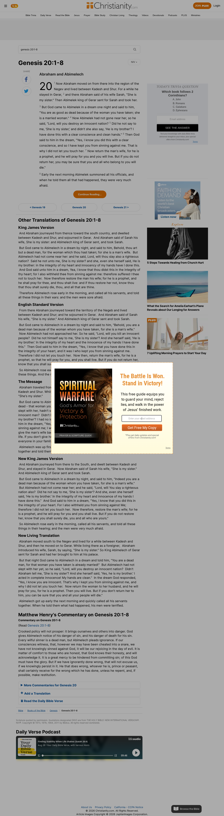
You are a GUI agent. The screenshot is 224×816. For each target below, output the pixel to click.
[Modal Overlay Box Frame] (112, 408)
